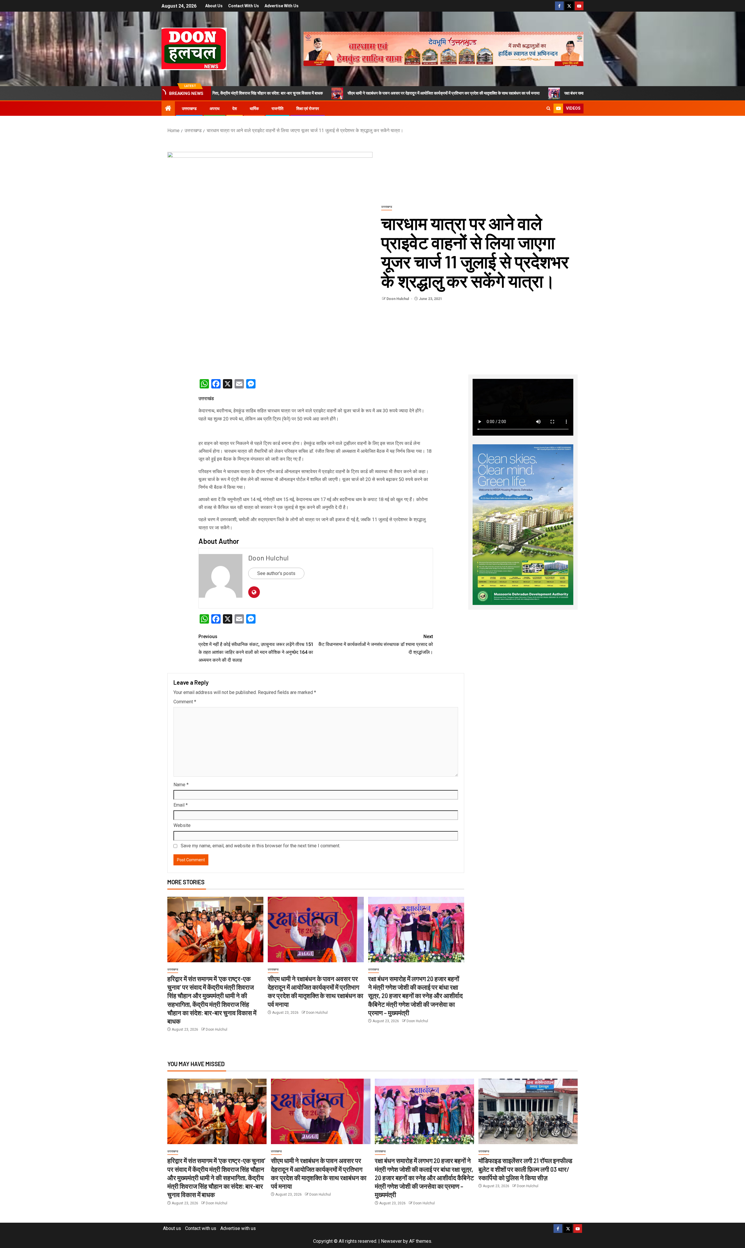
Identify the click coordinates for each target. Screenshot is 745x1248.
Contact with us (243, 5)
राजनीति (277, 108)
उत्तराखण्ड (189, 108)
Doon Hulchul (398, 299)
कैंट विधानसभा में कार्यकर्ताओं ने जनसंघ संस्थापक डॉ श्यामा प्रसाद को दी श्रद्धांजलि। (375, 644)
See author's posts (276, 573)
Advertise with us (282, 5)
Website (182, 825)
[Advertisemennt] (443, 48)
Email (180, 805)
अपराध (214, 108)
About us (214, 5)
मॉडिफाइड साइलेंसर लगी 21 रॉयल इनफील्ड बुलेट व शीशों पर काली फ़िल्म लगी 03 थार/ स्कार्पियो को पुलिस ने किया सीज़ (525, 1169)
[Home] (168, 109)
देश (234, 108)
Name (181, 784)
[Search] (548, 108)
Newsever (391, 1241)
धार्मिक (254, 108)
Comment (184, 701)
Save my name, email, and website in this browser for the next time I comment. (260, 845)
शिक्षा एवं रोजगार (307, 108)
